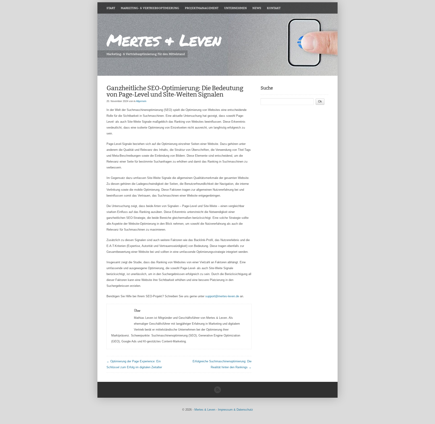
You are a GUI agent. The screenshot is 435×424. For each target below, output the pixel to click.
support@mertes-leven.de (222, 296)
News (256, 8)
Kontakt (273, 8)
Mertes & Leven (163, 39)
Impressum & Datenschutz (235, 409)
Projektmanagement (201, 8)
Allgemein (141, 101)
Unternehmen (235, 8)
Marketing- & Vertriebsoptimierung (150, 8)
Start (110, 8)
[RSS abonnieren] (217, 392)
